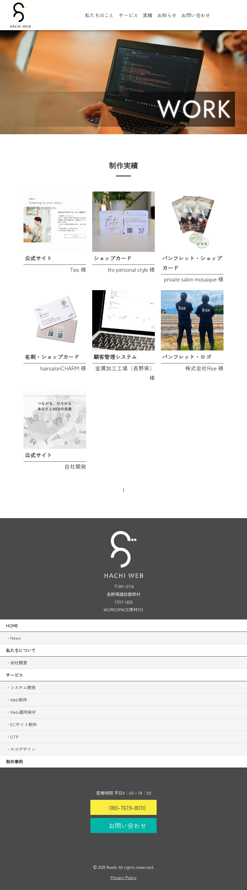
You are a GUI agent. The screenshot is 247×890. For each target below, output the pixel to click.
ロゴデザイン (23, 749)
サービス (128, 15)
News (15, 638)
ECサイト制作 (23, 724)
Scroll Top (239, 429)
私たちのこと (99, 15)
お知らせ (167, 15)
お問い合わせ (195, 15)
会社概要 (18, 662)
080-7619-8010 (127, 807)
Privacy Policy (123, 877)
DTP (14, 736)
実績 (147, 15)
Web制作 (18, 699)
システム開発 (23, 687)
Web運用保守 (23, 712)
